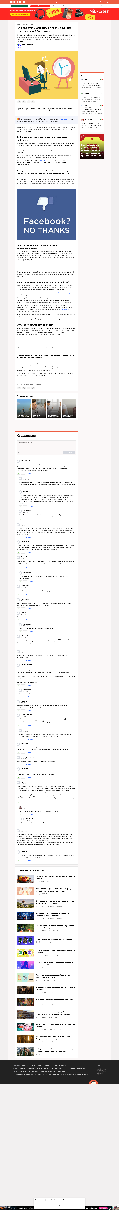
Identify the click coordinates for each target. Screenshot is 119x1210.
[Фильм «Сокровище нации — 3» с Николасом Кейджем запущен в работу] (46, 1039)
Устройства (49, 931)
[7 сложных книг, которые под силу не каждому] (46, 940)
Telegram (23, 1068)
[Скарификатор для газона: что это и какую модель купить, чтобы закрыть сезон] (46, 928)
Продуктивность (50, 894)
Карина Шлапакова (27, 44)
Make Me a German (45, 160)
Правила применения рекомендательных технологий (28, 1074)
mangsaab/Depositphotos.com (28, 379)
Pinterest (47, 1068)
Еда (44, 881)
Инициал (61, 1068)
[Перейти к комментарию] (92, 84)
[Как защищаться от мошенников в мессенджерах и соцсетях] (46, 1027)
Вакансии (54, 1065)
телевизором (64, 309)
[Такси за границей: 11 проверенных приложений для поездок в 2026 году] (46, 953)
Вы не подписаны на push (77, 1068)
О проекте (25, 1065)
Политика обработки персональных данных (53, 1071)
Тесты (55, 968)
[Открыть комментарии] (40, 894)
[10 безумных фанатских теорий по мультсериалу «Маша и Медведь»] (46, 1002)
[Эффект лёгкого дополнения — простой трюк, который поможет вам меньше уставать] (46, 891)
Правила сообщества (52, 1074)
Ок (59, 1205)
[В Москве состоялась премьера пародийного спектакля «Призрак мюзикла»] (46, 916)
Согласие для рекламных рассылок (23, 1077)
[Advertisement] (46, 265)
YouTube (54, 1068)
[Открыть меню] (75, 460)
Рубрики (32, 1065)
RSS (67, 1068)
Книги (47, 942)
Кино (49, 992)
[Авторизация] (108, 2)
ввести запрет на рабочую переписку (57, 293)
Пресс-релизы (50, 906)
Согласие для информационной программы (49, 1077)
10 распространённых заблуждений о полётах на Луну (91, 128)
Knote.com (24, 381)
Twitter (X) (39, 1068)
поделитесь (64, 119)
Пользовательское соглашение (29, 1071)
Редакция (47, 1065)
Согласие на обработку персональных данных (74, 1074)
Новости (55, 992)
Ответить (28, 473)
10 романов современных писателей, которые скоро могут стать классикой (92, 88)
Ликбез (48, 955)
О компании (62, 1065)
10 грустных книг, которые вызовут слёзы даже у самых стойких (91, 100)
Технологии (55, 955)
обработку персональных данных (59, 1202)
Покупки (48, 980)
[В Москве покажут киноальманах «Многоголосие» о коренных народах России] (46, 903)
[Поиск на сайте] (100, 2)
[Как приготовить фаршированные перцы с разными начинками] (46, 879)
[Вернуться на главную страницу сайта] (16, 2)
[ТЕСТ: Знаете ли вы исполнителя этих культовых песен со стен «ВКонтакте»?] (46, 965)
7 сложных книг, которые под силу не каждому (92, 114)
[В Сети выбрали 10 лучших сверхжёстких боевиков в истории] (46, 990)
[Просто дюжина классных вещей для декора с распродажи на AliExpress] (46, 977)
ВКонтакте (31, 1068)
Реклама (39, 1065)
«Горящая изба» (47, 968)
